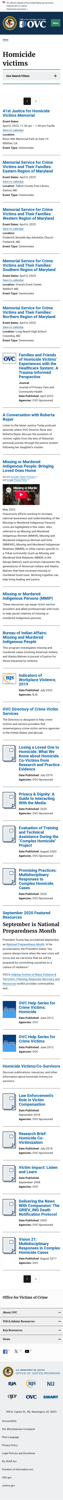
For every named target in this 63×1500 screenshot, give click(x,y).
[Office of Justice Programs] (10, 23)
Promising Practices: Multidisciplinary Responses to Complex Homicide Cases (38, 879)
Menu (55, 23)
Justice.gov (8, 1485)
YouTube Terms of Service (22, 476)
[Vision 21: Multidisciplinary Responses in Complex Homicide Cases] (9, 1253)
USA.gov (7, 1477)
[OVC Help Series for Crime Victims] (9, 1044)
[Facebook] (6, 1352)
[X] (17, 1352)
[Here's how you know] (31, 6)
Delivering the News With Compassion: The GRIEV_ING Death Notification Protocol (39, 1208)
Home (5, 39)
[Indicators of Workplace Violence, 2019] (9, 679)
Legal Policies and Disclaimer (18, 1453)
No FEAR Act (9, 1461)
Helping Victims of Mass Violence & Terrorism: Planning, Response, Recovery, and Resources (31, 979)
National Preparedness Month (25, 944)
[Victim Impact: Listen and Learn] (9, 1181)
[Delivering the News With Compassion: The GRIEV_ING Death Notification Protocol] (9, 1215)
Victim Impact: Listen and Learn (38, 1169)
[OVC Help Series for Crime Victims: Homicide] (9, 1010)
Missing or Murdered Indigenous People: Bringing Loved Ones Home (28, 466)
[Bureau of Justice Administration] (12, 1386)
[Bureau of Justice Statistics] (31, 1388)
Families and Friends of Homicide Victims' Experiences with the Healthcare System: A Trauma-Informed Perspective (38, 366)
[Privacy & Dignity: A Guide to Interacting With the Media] (9, 807)
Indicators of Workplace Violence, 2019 (37, 680)
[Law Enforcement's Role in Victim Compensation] (9, 1109)
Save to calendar (13, 130)
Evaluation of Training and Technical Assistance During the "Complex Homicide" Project (38, 837)
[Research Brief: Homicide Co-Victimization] (9, 1147)
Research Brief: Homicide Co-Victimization (33, 1138)
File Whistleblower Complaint (18, 1429)
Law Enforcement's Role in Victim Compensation (36, 1100)
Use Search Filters (18, 76)
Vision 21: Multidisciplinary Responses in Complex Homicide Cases (39, 1246)
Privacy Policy (10, 1445)
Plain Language (10, 1437)
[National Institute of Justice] (50, 1386)
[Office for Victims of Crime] (31, 1399)
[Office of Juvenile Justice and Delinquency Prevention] (12, 1400)
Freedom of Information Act (17, 1469)
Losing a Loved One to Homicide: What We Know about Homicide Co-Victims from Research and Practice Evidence (39, 758)
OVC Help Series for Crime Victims (37, 1039)
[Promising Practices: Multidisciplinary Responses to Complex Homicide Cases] (9, 884)
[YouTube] (28, 1352)
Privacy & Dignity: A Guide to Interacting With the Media (37, 798)
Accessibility (9, 1421)
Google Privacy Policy (17, 479)
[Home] (33, 23)
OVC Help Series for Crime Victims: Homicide (37, 1007)
